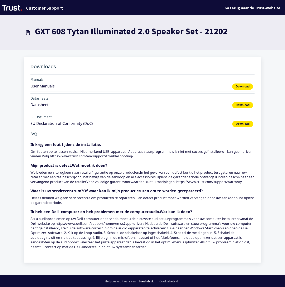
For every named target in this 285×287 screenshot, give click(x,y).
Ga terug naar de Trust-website (252, 7)
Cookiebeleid (168, 281)
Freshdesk (146, 281)
